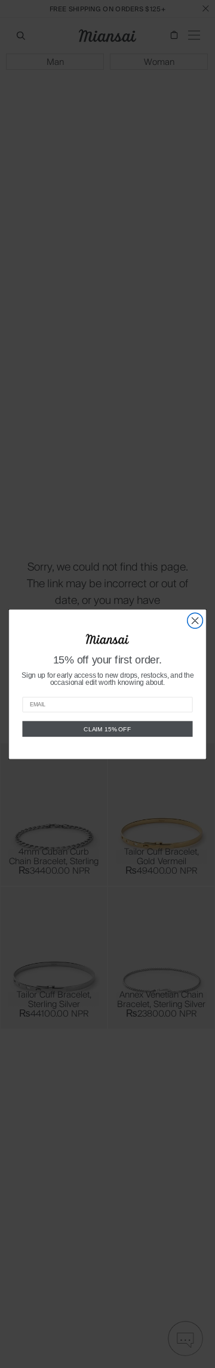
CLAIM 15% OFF (107, 728)
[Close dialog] (195, 620)
